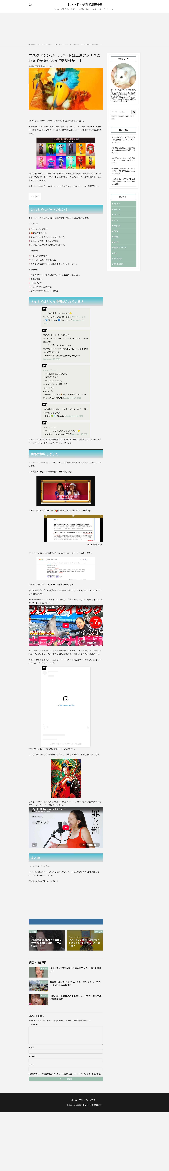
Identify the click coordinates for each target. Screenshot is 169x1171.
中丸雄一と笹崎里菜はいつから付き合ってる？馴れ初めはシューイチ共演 (123, 170)
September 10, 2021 (79, 434)
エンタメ (49, 44)
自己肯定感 (117, 259)
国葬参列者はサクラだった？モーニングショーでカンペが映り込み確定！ (75, 983)
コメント (33, 1024)
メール (32, 1056)
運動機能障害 (118, 264)
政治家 (115, 237)
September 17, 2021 (72, 398)
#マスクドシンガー (80, 317)
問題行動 (116, 226)
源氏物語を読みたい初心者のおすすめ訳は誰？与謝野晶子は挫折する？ (123, 150)
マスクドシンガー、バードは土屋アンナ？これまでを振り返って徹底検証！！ (78, 44)
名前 (31, 1047)
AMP (132, 116)
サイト (31, 1065)
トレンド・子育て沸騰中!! (84, 4)
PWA (113, 119)
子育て (115, 231)
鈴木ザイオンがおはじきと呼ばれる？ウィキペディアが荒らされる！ (123, 160)
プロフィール (96, 9)
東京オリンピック (120, 248)
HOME (33, 44)
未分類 (115, 242)
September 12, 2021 (51, 359)
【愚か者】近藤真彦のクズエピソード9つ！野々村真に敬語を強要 (75, 997)
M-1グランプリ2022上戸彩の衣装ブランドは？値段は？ (75, 970)
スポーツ (116, 209)
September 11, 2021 (74, 416)
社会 (115, 253)
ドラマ (115, 220)
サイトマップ (108, 9)
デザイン (114, 116)
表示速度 (121, 116)
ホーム (56, 9)
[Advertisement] (84, 27)
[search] (134, 112)
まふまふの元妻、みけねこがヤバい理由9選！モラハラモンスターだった (123, 139)
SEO (127, 116)
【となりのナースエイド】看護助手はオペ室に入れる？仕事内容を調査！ (123, 181)
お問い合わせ (84, 9)
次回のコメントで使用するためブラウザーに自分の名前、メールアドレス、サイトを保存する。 (66, 1074)
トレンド (40, 44)
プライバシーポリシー (69, 9)
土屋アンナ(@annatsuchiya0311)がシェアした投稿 (66, 744)
